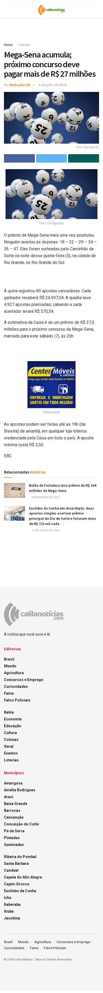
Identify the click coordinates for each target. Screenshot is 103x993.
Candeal (11, 870)
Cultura (10, 733)
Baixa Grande (15, 804)
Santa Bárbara (16, 863)
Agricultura (14, 673)
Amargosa (13, 783)
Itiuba (9, 911)
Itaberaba (12, 904)
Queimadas (14, 845)
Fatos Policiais (17, 700)
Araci (8, 797)
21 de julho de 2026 (45, 530)
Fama (9, 693)
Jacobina (12, 918)
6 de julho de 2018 (53, 85)
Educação (12, 726)
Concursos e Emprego (23, 680)
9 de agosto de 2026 (45, 497)
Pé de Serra (14, 831)
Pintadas (12, 838)
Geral (8, 746)
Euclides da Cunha (20, 891)
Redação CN (20, 85)
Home (8, 45)
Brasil (9, 659)
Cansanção (14, 817)
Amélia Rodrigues (19, 790)
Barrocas (12, 810)
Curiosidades (16, 686)
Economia (13, 719)
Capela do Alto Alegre (23, 877)
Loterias (24, 45)
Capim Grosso (16, 884)
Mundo (10, 666)
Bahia (9, 712)
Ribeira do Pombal (20, 857)
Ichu (7, 898)
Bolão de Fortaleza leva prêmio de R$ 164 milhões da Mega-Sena (62, 488)
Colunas (11, 739)
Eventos (11, 753)
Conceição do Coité (21, 824)
